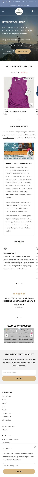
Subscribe (19, 471)
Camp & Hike (6, 396)
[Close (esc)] (35, 446)
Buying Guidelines (8, 426)
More (3, 406)
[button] (17, 317)
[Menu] (3, 12)
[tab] (16, 283)
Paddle (4, 400)
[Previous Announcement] (2, 5)
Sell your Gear (23, 51)
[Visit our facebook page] (3, 2)
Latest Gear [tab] (15, 72)
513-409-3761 (16, 1)
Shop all (8, 51)
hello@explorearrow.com (29, 1)
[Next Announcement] (36, 5)
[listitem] (19, 5)
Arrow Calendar (8, 138)
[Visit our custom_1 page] (9, 2)
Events (4, 410)
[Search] (35, 11)
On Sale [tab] (24, 72)
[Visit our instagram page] (6, 2)
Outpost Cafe (6, 413)
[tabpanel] (19, 99)
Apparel (4, 403)
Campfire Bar (6, 416)
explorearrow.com (12, 205)
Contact (4, 429)
